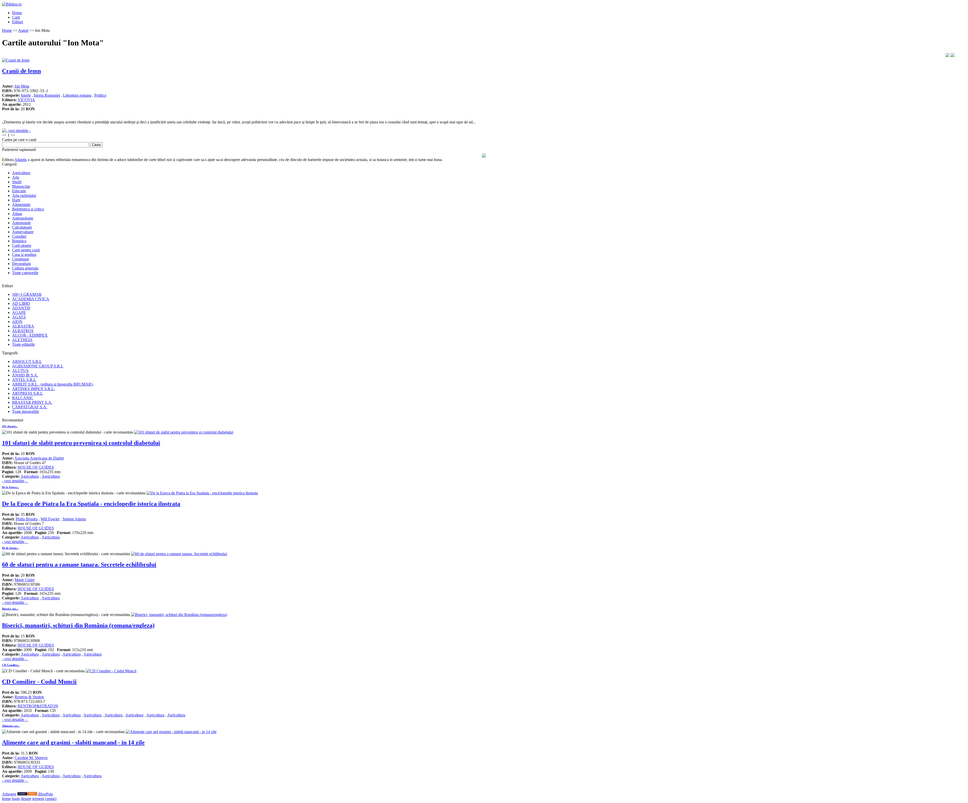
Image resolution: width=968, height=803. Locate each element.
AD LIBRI (21, 303)
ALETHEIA (22, 340)
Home (17, 13)
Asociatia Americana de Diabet (39, 458)
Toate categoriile (25, 273)
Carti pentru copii (26, 250)
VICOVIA (26, 100)
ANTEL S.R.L (24, 380)
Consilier (19, 236)
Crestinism (20, 259)
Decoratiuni (21, 263)
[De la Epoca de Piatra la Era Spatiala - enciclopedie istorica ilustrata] (202, 493)
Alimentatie (21, 204)
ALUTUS (20, 370)
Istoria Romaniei (47, 95)
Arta (15, 177)
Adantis (20, 159)
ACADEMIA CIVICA (30, 299)
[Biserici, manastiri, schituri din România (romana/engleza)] (179, 614)
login (16, 798)
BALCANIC (22, 398)
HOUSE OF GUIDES (36, 467)
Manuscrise (21, 186)
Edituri (17, 22)
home (6, 798)
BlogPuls (45, 794)
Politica (100, 95)
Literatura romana (77, 95)
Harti (16, 200)
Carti (16, 17)
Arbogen (9, 794)
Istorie (26, 95)
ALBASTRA (23, 326)
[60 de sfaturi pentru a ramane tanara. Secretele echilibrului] (179, 554)
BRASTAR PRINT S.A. (32, 402)
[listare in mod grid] (953, 55)
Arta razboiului (24, 195)
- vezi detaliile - (15, 481)
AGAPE (19, 312)
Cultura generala (25, 268)
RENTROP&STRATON (38, 706)
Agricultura (21, 173)
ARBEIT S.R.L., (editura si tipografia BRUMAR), (53, 384)
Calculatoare (22, 227)
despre (26, 798)
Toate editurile (23, 344)
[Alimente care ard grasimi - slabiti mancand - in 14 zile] (171, 732)
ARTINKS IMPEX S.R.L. (33, 389)
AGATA (19, 317)
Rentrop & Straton (29, 697)
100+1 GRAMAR (27, 294)
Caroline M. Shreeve (31, 758)
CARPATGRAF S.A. (29, 407)
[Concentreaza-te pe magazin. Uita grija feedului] (27, 794)
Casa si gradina (24, 254)
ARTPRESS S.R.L (27, 393)
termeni (38, 798)
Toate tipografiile (25, 411)
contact (50, 798)
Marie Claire (25, 580)
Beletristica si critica (28, 209)
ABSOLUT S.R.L (27, 361)
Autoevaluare (23, 232)
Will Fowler (50, 519)
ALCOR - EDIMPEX (30, 335)
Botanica (19, 241)
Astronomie (21, 223)
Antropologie (22, 218)
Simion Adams (74, 519)
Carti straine (21, 245)
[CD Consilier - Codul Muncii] (111, 671)
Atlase (17, 213)
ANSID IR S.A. (25, 375)
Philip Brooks (27, 519)
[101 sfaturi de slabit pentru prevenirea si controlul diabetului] (183, 432)
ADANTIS (21, 308)
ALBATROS (23, 331)
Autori (23, 30)
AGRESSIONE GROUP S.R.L (37, 366)
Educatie (19, 191)
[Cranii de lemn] (15, 60)
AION (17, 321)
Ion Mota (22, 86)
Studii (16, 182)
